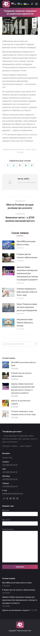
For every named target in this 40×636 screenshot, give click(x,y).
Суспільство (8, 22)
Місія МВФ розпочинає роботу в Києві (26, 243)
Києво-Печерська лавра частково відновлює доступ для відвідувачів (27, 307)
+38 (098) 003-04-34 (9, 465)
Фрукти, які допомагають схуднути (21, 402)
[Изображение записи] (8, 244)
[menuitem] (13, 4)
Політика (7, 19)
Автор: (30, 149)
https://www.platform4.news (27, 182)
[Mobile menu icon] (36, 4)
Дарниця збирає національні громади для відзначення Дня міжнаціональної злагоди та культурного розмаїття (27, 273)
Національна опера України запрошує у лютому (25, 322)
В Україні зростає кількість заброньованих (27, 255)
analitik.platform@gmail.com (12, 493)
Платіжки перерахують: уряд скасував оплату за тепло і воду (27, 292)
